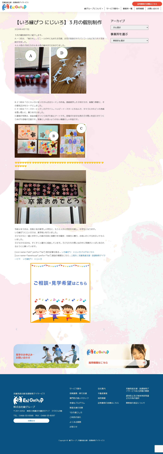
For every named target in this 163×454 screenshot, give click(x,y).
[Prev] (37, 329)
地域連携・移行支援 (78, 393)
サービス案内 (112, 8)
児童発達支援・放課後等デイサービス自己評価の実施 (137, 389)
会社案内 (101, 388)
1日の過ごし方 (76, 412)
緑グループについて (92, 8)
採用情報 (140, 8)
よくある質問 (75, 421)
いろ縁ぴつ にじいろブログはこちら (78, 252)
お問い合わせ (153, 8)
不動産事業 (102, 393)
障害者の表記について (135, 402)
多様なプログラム (77, 402)
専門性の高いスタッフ (79, 398)
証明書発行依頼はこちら (108, 402)
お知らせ (73, 426)
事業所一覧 (127, 8)
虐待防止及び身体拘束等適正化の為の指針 (137, 396)
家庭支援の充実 (76, 407)
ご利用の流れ (75, 417)
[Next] (83, 329)
